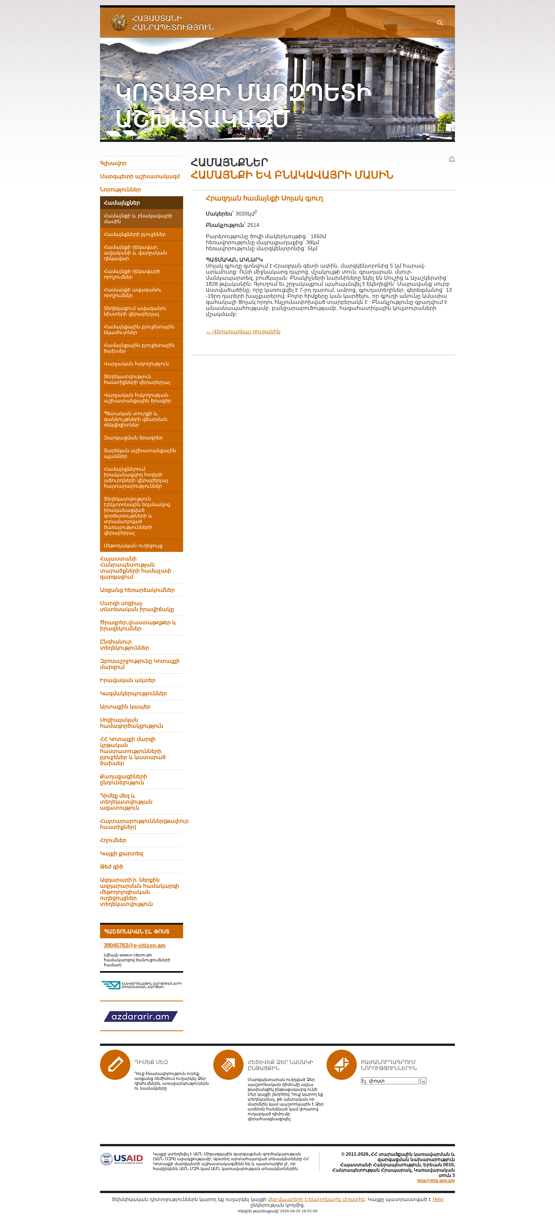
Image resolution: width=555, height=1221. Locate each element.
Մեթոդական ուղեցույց (133, 545)
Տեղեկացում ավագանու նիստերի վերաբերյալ (135, 311)
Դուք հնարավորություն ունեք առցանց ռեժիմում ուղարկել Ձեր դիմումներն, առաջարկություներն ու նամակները (171, 1080)
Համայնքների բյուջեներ (135, 234)
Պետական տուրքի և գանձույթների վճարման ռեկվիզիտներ (135, 419)
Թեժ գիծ (111, 867)
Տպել (452, 159)
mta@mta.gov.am (436, 1180)
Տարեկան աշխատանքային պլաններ (140, 453)
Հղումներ (113, 840)
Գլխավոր (113, 163)
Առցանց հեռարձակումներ (137, 590)
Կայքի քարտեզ (121, 853)
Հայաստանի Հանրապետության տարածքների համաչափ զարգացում (135, 568)
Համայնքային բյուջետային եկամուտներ (139, 329)
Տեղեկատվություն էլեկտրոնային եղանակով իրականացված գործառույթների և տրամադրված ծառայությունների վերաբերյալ (137, 516)
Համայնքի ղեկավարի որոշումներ (132, 274)
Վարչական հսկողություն (136, 363)
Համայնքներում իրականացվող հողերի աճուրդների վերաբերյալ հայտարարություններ (136, 478)
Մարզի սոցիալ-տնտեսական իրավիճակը (137, 606)
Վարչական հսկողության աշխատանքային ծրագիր (137, 398)
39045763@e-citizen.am (134, 945)
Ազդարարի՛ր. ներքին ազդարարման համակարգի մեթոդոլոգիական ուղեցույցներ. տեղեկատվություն (139, 892)
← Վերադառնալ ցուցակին (243, 331)
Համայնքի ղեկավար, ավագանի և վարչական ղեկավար (135, 253)
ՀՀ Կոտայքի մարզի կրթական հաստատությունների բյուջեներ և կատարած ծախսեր (133, 751)
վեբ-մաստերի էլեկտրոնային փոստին (316, 1199)
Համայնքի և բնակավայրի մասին (138, 218)
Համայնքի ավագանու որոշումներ (133, 292)
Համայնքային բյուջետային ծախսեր (139, 348)
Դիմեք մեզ (151, 1062)
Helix (438, 1199)
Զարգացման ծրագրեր (133, 437)
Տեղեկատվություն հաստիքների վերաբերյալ (137, 379)
